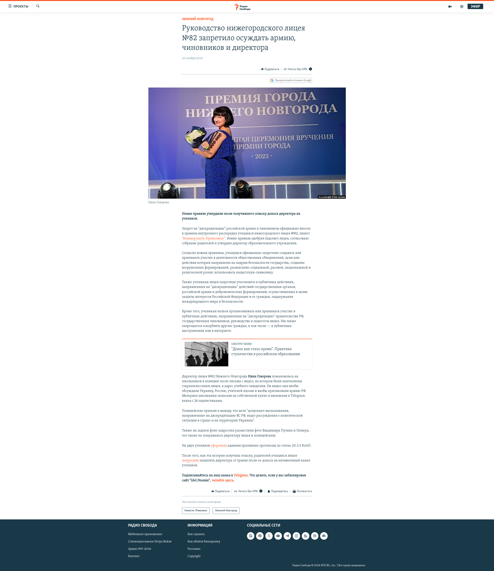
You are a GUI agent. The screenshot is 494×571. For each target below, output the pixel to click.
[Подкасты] (314, 536)
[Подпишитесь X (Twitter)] (269, 536)
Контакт (134, 556)
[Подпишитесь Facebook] (259, 536)
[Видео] (450, 6)
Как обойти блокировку (204, 541)
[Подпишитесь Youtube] (278, 536)
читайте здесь (222, 480)
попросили (191, 460)
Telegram (241, 475)
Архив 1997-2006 (139, 549)
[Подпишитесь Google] (250, 536)
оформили (219, 446)
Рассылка (194, 549)
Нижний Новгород (197, 19)
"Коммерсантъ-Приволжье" (203, 238)
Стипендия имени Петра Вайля (150, 541)
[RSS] (305, 536)
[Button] (270, 69)
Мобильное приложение (145, 534)
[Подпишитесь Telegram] (287, 536)
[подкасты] (462, 6)
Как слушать (196, 534)
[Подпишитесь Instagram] (296, 536)
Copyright (194, 556)
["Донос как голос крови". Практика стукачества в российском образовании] (206, 354)
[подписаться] (323, 536)
